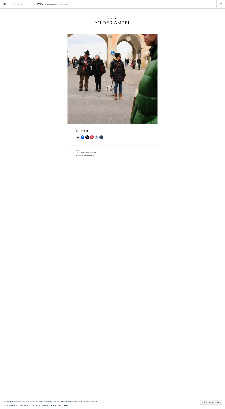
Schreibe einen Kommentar (86, 155)
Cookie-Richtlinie (63, 405)
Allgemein (92, 153)
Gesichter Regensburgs (23, 4)
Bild (77, 150)
